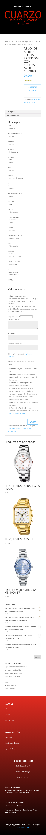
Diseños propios (10, 686)
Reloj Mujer (24, 42)
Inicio (6, 42)
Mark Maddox (9, 720)
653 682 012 (18, 6)
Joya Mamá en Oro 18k (13, 670)
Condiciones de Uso (12, 743)
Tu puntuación (14, 317)
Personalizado (10, 689)
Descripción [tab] (11, 112)
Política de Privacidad (17, 414)
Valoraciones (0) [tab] (13, 115)
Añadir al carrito (32, 88)
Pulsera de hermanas (12, 677)
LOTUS (18, 42)
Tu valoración (13, 319)
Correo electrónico (15, 344)
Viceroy (7, 715)
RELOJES (11, 42)
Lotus (6, 709)
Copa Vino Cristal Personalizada (16, 667)
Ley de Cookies (10, 749)
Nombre (11, 333)
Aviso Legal (9, 737)
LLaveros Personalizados (13, 673)
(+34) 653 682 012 (23, 777)
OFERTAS (28, 6)
